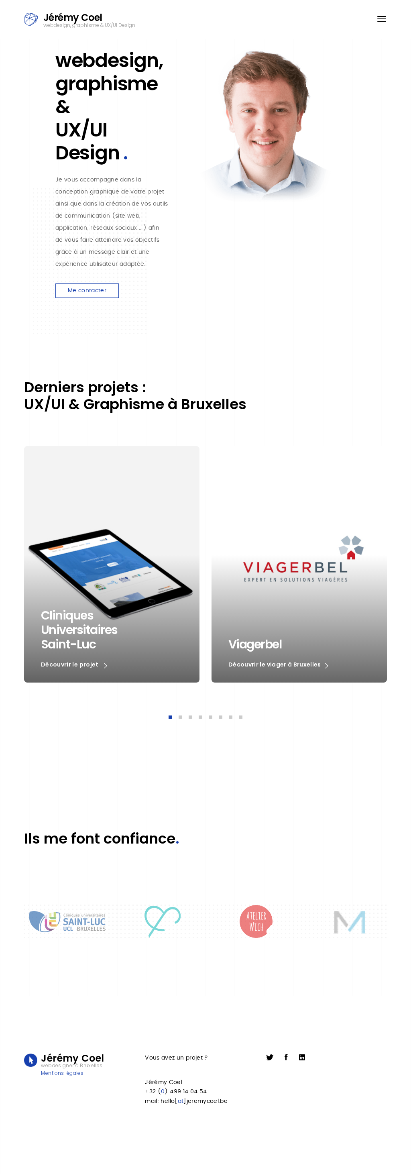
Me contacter (87, 291)
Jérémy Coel (163, 1082)
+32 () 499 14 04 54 (176, 1092)
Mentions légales (62, 1073)
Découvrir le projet (70, 665)
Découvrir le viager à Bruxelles (274, 665)
